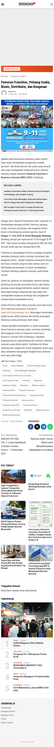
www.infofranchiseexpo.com (15, 312)
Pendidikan (17, 663)
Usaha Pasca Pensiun (11, 410)
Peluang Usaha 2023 (11, 405)
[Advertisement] (27, 37)
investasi (26, 380)
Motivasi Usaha (38, 385)
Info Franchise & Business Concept (17, 375)
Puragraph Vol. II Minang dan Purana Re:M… (30, 655)
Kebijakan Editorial (8, 711)
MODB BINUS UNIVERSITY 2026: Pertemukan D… (28, 666)
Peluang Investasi (37, 395)
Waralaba (28, 410)
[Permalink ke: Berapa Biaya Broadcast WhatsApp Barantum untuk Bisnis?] (41, 476)
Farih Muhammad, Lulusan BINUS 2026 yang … (31, 689)
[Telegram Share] (44, 427)
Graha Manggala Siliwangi (25, 370)
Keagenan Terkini (9, 385)
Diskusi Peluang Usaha (36, 366)
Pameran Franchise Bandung (14, 395)
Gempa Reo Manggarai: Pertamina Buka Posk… (31, 677)
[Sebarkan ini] (31, 427)
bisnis (5, 366)
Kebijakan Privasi (7, 715)
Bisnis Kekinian (17, 366)
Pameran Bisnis (9, 390)
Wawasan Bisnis (42, 410)
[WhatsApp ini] (50, 427)
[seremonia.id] (27, 3)
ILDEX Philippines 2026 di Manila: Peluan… (28, 644)
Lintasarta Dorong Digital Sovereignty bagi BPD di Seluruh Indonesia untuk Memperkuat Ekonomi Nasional (39, 568)
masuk (15, 590)
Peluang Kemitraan (10, 400)
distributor (7, 370)
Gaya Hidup (17, 652)
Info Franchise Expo (11, 380)
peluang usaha (28, 400)
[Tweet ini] (37, 427)
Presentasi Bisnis (30, 405)
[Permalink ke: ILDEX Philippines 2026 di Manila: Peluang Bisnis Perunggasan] (27, 619)
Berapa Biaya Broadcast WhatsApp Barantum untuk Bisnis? (40, 486)
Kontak (3, 719)
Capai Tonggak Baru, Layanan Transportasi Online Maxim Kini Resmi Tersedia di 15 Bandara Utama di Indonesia (12, 490)
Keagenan (38, 380)
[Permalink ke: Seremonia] (4, 92)
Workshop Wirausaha (11, 415)
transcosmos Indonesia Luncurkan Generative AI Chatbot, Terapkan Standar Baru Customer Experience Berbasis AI (40, 534)
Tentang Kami (6, 708)
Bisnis (15, 640)
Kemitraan (24, 385)
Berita (15, 674)
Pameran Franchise (27, 390)
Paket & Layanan (7, 722)
